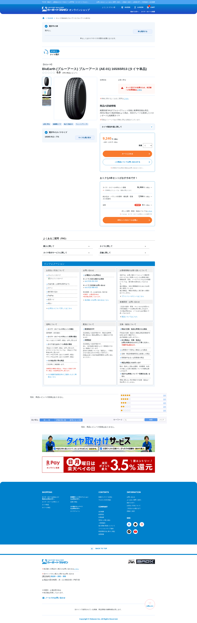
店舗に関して (105, 253)
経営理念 (101, 514)
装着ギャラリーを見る (105, 497)
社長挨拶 (101, 517)
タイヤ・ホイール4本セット (50, 502)
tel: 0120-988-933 (91, 287)
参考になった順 (75, 420)
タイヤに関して (106, 246)
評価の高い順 (61, 420)
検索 (151, 420)
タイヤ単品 (45, 504)
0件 (164, 395)
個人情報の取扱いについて (106, 526)
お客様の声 (136, 2)
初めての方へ (134, 11)
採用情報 (101, 534)
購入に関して (48, 246)
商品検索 (50, 18)
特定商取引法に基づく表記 (106, 531)
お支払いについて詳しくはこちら (60, 308)
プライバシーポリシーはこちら (133, 296)
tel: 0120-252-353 (91, 281)
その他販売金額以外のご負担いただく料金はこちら (62, 376)
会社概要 (152, 2)
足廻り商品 (73, 502)
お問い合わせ (100, 2)
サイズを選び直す (84, 137)
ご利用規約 (144, 2)
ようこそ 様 (108, 7)
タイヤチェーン (75, 511)
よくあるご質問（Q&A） (113, 2)
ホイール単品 (46, 507)
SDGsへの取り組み (104, 520)
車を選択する (142, 31)
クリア (161, 420)
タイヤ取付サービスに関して (55, 253)
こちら (139, 90)
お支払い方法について (133, 505)
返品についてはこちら (129, 317)
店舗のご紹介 (127, 2)
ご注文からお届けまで (133, 508)
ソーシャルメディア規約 (106, 528)
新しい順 (47, 420)
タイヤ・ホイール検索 (148, 11)
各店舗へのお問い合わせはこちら (97, 300)
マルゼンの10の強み (104, 500)
